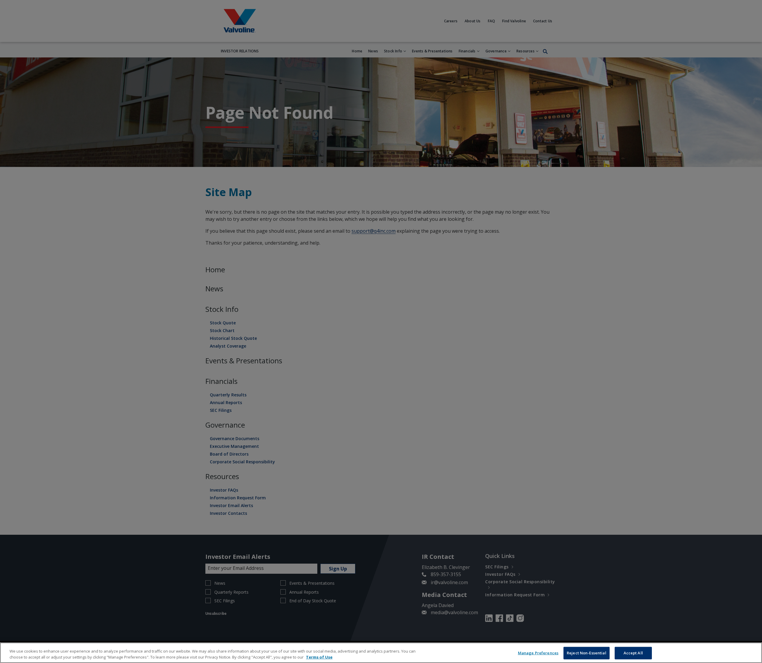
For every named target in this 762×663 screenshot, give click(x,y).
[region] (381, 652)
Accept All (633, 653)
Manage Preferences (538, 653)
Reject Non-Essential (586, 653)
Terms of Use (319, 656)
